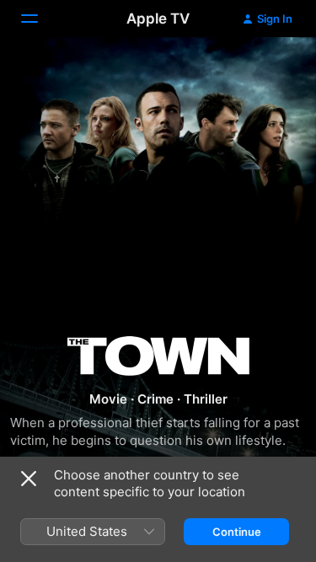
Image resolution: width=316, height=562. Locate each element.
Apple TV (158, 18)
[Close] (28, 478)
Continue (236, 531)
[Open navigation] (39, 18)
